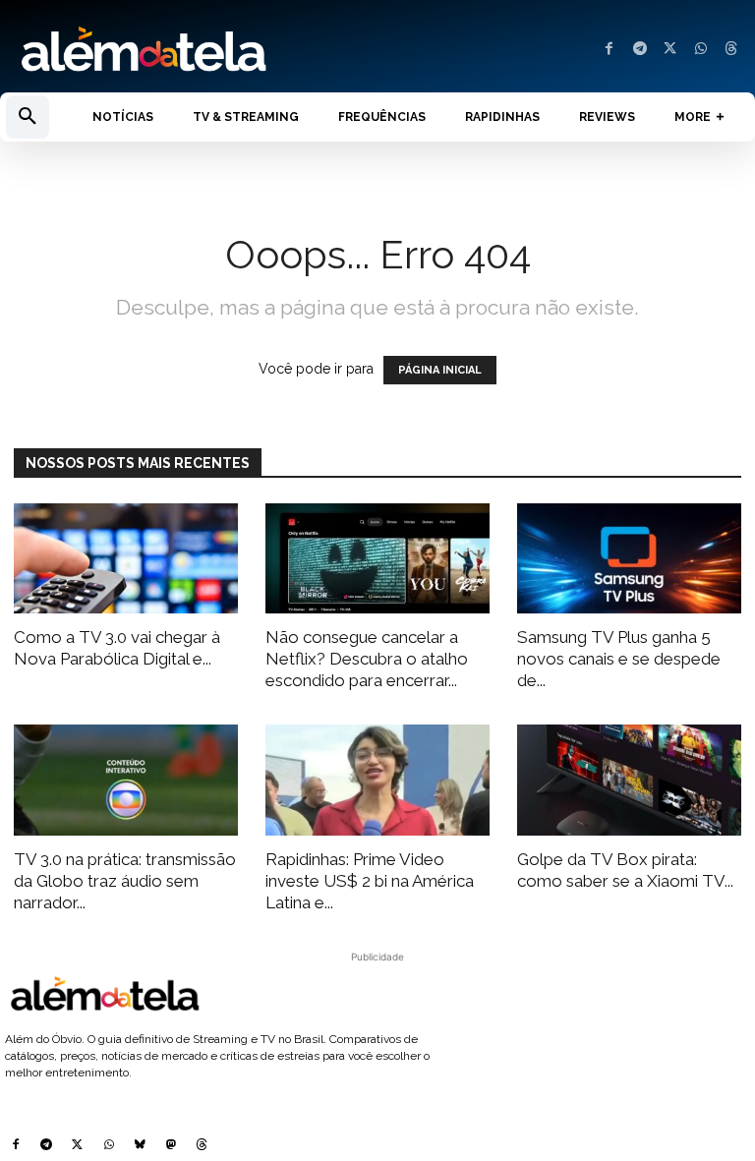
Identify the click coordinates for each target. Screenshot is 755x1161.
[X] (670, 49)
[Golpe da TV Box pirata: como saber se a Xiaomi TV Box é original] (629, 780)
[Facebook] (609, 49)
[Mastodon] (171, 1146)
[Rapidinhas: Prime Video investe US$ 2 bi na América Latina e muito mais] (377, 780)
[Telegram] (639, 49)
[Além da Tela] (189, 50)
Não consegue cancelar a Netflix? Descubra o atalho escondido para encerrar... (366, 658)
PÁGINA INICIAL (440, 370)
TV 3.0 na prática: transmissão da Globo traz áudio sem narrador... (125, 880)
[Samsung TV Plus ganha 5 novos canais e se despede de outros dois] (629, 558)
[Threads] (731, 49)
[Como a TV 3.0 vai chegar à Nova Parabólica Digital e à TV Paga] (126, 558)
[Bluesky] (139, 1146)
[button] (27, 117)
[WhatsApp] (700, 49)
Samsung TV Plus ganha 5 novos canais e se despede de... (619, 658)
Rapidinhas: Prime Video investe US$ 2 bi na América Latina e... (369, 880)
